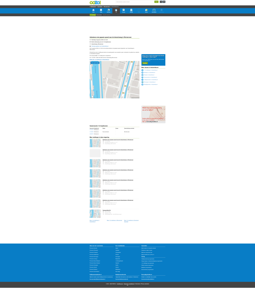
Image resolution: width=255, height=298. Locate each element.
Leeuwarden (118, 252)
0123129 (91, 129)
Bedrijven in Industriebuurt (149, 72)
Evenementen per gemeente (147, 269)
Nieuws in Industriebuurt (149, 74)
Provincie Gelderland (94, 254)
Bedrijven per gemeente (146, 267)
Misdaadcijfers (99, 14)
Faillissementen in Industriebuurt (151, 79)
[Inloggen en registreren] (161, 2)
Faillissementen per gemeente (147, 259)
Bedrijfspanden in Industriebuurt (151, 84)
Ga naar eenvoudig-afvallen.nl (147, 279)
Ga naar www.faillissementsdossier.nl (97, 279)
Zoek (156, 1)
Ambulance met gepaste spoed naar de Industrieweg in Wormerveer (118, 139)
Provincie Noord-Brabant (95, 261)
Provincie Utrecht (93, 267)
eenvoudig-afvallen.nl (152, 121)
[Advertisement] (114, 109)
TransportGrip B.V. (107, 210)
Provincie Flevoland (94, 250)
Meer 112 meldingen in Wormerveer (114, 220)
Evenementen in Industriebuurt (150, 77)
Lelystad (117, 250)
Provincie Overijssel (94, 265)
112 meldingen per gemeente (147, 263)
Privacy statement (145, 283)
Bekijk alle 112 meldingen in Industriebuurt (99, 59)
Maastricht (118, 258)
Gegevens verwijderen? (129, 283)
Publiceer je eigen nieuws (146, 250)
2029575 (91, 134)
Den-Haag (118, 271)
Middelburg (118, 269)
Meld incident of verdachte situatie (148, 248)
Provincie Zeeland (93, 269)
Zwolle (117, 265)
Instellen (145, 63)
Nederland (93, 6)
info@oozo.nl (120, 283)
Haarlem (117, 263)
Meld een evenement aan (146, 252)
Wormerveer (107, 6)
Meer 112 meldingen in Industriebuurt (94, 221)
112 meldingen (93, 14)
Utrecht (117, 267)
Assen (117, 248)
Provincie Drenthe (93, 248)
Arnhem (117, 254)
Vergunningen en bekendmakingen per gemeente (151, 261)
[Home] (95, 2)
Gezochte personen (106, 14)
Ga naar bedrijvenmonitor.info (122, 279)
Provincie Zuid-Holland (94, 271)
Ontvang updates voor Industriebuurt (99, 46)
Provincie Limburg (93, 258)
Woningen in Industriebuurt (149, 82)
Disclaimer (137, 283)
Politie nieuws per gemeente (147, 265)
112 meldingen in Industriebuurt (150, 70)
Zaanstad (99, 6)
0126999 (91, 131)
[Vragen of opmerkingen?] (164, 2)
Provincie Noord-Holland (95, 263)
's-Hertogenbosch (119, 261)
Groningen (118, 256)
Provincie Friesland (94, 252)
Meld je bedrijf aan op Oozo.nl (147, 254)
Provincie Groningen (94, 256)
